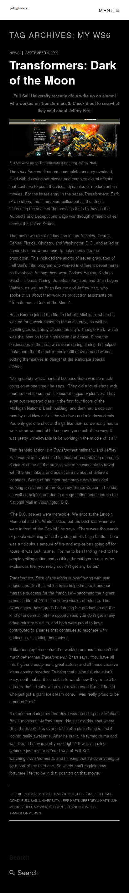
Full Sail (85, 793)
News (14, 52)
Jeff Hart (70, 800)
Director (26, 793)
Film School (63, 793)
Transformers (81, 806)
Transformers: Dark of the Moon (62, 72)
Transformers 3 (25, 812)
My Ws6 (40, 806)
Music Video (20, 806)
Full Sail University (40, 800)
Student (57, 806)
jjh (114, 800)
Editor (43, 793)
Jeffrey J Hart (95, 800)
